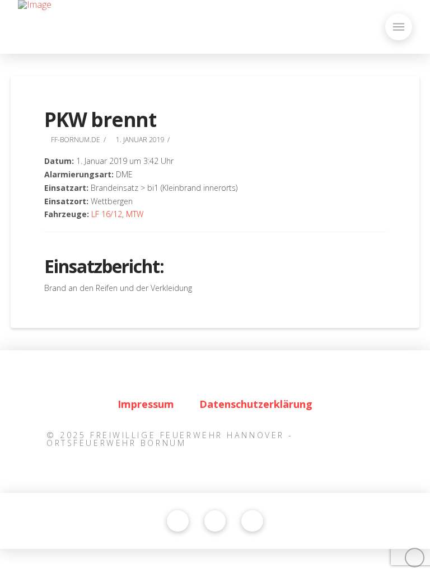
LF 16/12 (106, 214)
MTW (134, 214)
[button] (398, 26)
